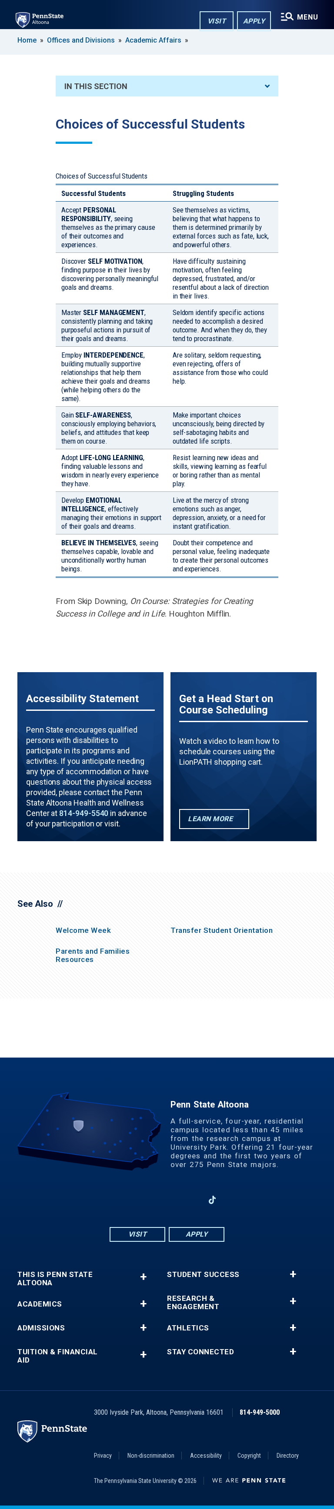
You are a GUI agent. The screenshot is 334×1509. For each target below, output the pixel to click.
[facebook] (122, 1200)
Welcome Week (83, 930)
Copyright (249, 1455)
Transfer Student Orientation (221, 930)
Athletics (188, 1328)
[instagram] (144, 1200)
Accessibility (206, 1455)
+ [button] (143, 1277)
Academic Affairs (153, 40)
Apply (254, 21)
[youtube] (167, 1200)
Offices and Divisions (81, 40)
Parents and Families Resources (93, 955)
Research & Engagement (193, 1302)
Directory (288, 1455)
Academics (39, 1304)
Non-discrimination (150, 1455)
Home (27, 40)
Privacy (103, 1455)
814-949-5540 (83, 813)
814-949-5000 (260, 1412)
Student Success (203, 1274)
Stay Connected (200, 1352)
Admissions (41, 1328)
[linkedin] (190, 1200)
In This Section (95, 86)
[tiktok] (212, 1200)
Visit (216, 21)
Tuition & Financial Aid (57, 1356)
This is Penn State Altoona (55, 1278)
